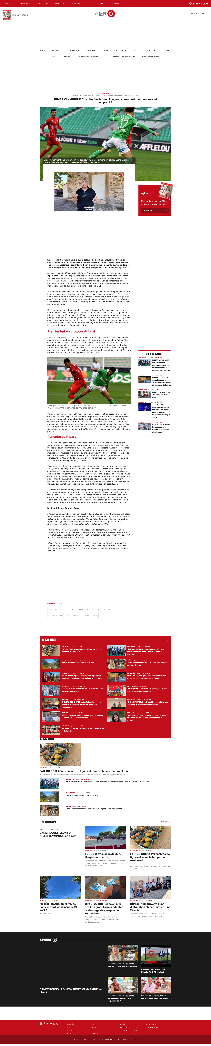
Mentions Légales (90, 1040)
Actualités (57, 51)
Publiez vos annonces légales (92, 57)
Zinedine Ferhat (55, 615)
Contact (77, 1040)
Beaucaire (59, 3)
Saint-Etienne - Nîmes (104, 609)
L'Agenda (166, 51)
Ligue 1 (70, 609)
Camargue (75, 3)
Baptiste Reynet (90, 615)
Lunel (100, 3)
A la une (105, 93)
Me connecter (199, 13)
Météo (55, 57)
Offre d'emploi (151, 1024)
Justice (137, 51)
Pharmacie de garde (150, 57)
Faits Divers (121, 51)
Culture (151, 51)
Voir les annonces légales (123, 57)
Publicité (68, 57)
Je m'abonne (148, 210)
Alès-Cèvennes (22, 3)
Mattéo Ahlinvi (73, 615)
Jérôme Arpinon (84, 609)
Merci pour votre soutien (127, 1040)
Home (42, 51)
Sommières (114, 3)
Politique (74, 51)
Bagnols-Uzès (41, 3)
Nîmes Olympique (56, 609)
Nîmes (6, 3)
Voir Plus (162, 639)
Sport (105, 51)
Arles (89, 3)
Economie (90, 51)
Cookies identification (107, 1040)
